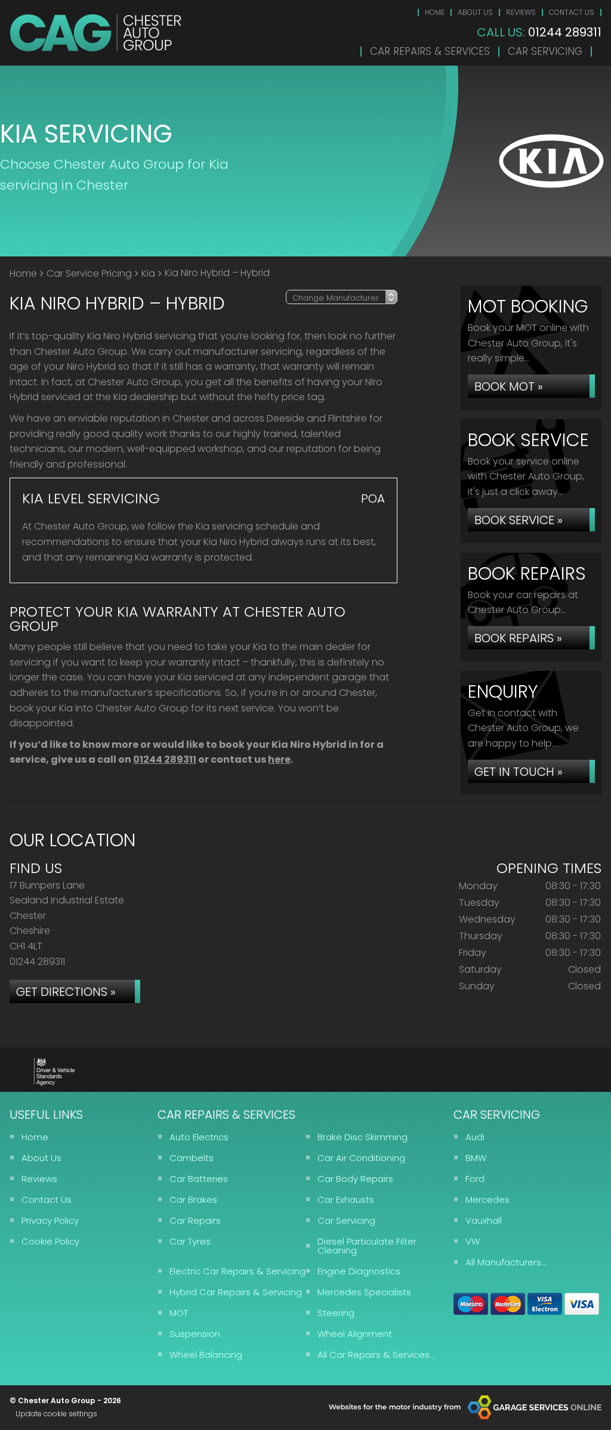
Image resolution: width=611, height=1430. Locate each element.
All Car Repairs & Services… (375, 1354)
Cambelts (191, 1157)
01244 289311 (539, 32)
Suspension (194, 1333)
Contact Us (571, 12)
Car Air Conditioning (361, 1157)
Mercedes (487, 1199)
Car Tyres (190, 1241)
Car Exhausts (345, 1199)
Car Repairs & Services (430, 52)
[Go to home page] (95, 33)
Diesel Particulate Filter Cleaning (366, 1246)
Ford (475, 1178)
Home (435, 12)
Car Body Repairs (355, 1178)
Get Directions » (66, 991)
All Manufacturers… (505, 1262)
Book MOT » (508, 386)
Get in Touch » (518, 771)
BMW (475, 1157)
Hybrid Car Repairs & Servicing (235, 1291)
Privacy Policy (50, 1220)
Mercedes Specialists (364, 1291)
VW (472, 1241)
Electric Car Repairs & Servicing (237, 1271)
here (279, 759)
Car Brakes (193, 1199)
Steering (335, 1312)
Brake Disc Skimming (362, 1136)
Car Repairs (195, 1220)
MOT (178, 1312)
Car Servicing (545, 52)
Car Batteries (198, 1178)
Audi (475, 1136)
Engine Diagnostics (358, 1271)
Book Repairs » (518, 638)
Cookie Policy (50, 1241)
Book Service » (518, 520)
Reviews (521, 12)
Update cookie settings (56, 1414)
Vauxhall (483, 1220)
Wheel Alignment (354, 1333)
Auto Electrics (199, 1136)
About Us (475, 12)
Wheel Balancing (205, 1354)
